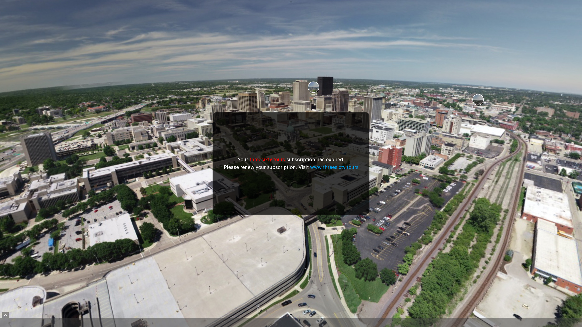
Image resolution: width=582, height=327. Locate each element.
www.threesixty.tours (334, 167)
